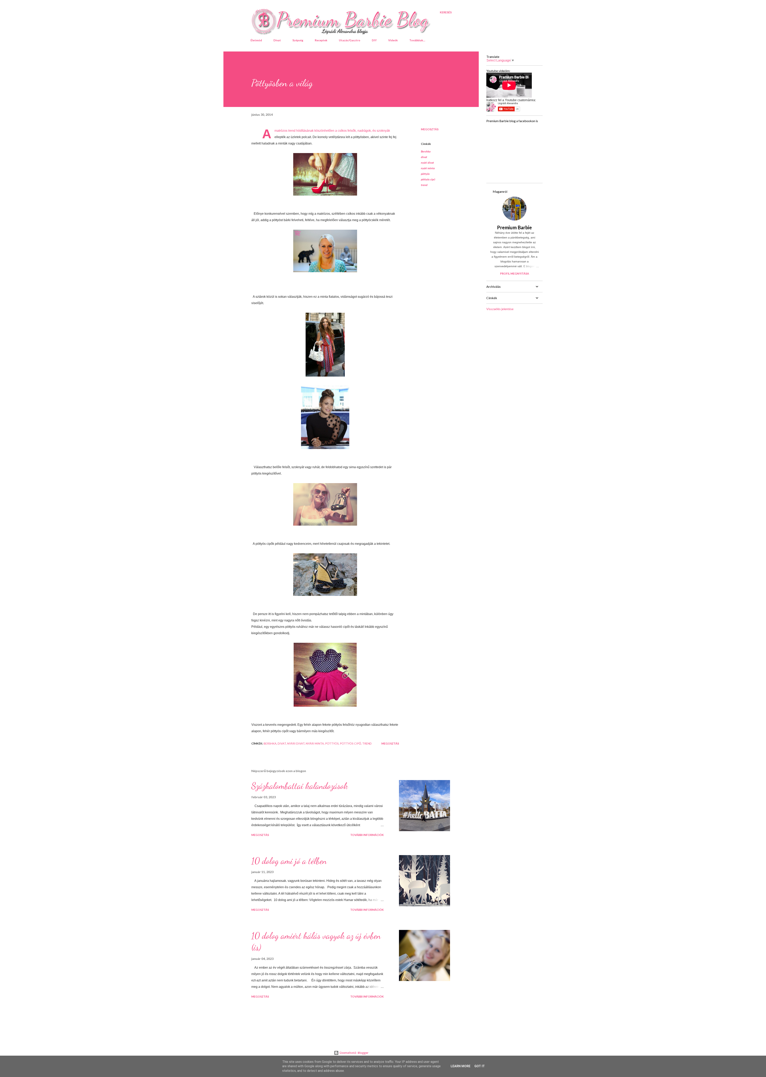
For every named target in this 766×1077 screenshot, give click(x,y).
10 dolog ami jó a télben (289, 861)
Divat (277, 40)
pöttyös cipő (428, 179)
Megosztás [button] (429, 129)
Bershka (425, 151)
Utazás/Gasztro (349, 40)
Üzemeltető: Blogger (353, 1053)
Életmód (256, 40)
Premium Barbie (514, 227)
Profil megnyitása (514, 273)
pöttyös (425, 173)
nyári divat (427, 162)
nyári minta (428, 168)
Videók (393, 40)
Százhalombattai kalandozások (299, 786)
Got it (479, 1066)
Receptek (321, 40)
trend (424, 185)
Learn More (460, 1066)
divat (424, 157)
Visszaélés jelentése (499, 309)
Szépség (297, 40)
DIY (374, 40)
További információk (367, 835)
